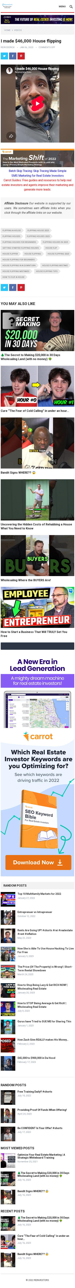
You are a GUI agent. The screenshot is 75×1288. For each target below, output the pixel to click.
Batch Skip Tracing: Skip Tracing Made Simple (37, 171)
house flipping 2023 (58, 254)
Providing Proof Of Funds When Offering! (42, 1109)
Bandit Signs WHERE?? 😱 (18, 472)
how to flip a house (13, 277)
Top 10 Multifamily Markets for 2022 (39, 893)
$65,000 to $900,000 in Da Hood (36, 1057)
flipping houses (11, 236)
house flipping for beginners (19, 260)
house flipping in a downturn (19, 265)
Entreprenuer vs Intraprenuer (34, 912)
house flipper (10, 254)
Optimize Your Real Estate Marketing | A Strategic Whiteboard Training (41, 1156)
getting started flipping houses (21, 248)
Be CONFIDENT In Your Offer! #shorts (39, 1128)
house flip (51, 248)
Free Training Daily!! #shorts (34, 1091)
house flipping (33, 254)
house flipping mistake (55, 265)
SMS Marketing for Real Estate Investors (37, 175)
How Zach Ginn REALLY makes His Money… (42, 1039)
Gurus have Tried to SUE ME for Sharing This (44, 1021)
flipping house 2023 (38, 230)
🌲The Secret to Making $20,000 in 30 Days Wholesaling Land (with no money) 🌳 (43, 1175)
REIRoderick (8, 47)
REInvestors (41, 1280)
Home (7, 30)
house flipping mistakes (16, 271)
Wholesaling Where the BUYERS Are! (26, 580)
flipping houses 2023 (38, 236)
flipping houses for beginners (19, 242)
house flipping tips (47, 271)
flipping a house (12, 230)
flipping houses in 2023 (55, 242)
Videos (18, 30)
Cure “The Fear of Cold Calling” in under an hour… (35, 411)
